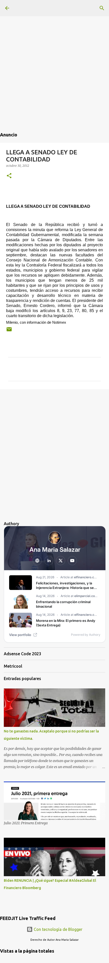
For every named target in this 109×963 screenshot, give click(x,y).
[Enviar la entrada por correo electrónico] (9, 331)
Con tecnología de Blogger (57, 929)
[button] (9, 176)
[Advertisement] (54, 54)
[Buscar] (102, 8)
